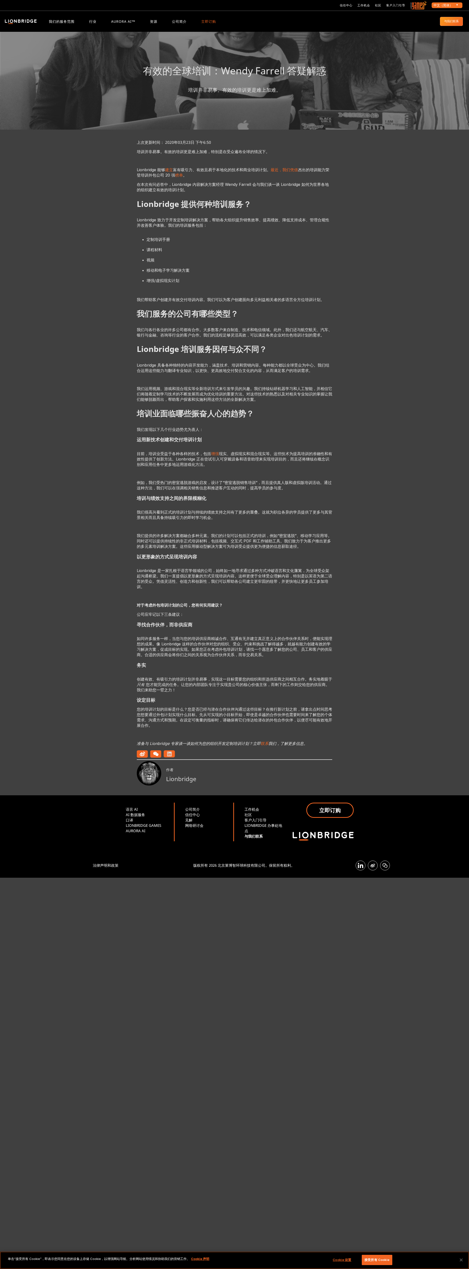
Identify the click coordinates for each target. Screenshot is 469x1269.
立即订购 (208, 21)
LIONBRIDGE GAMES (143, 825)
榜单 (179, 175)
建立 (169, 169)
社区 (378, 5)
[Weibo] (373, 865)
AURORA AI (135, 830)
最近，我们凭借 (284, 169)
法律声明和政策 (105, 865)
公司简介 (179, 21)
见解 (188, 820)
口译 (129, 820)
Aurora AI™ (123, 21)
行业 (92, 21)
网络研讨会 (194, 825)
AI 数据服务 (135, 814)
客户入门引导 (395, 5)
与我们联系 (451, 21)
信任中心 (346, 5)
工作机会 (363, 5)
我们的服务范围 (62, 21)
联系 (264, 743)
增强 (215, 453)
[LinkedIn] (360, 865)
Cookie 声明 (200, 1259)
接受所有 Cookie (376, 1260)
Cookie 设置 (342, 1260)
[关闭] (461, 1260)
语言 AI (132, 809)
